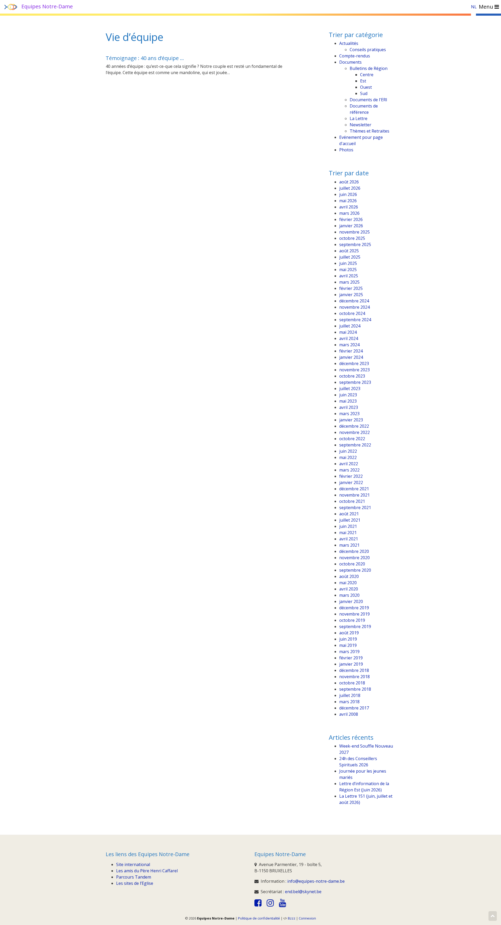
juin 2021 (348, 526)
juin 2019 (348, 639)
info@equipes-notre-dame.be (316, 881)
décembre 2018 (354, 670)
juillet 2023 (349, 388)
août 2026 (349, 182)
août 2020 (349, 576)
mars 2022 (349, 470)
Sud (363, 93)
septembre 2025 (355, 244)
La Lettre (358, 118)
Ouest (366, 87)
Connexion (307, 918)
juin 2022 (348, 451)
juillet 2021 (349, 520)
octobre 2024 (352, 313)
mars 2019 (349, 651)
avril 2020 (348, 589)
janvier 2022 (351, 482)
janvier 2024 (351, 357)
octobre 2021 (352, 501)
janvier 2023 (351, 420)
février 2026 (351, 219)
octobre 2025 (352, 238)
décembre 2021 (354, 489)
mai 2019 (348, 645)
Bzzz (291, 918)
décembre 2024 (354, 301)
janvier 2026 (351, 226)
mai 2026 (348, 201)
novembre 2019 (354, 614)
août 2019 (349, 633)
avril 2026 (348, 207)
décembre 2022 (354, 426)
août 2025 (349, 251)
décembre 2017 (354, 708)
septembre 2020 (355, 570)
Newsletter (360, 125)
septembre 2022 (355, 445)
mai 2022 (348, 457)
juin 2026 (348, 194)
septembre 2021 (355, 507)
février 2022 (351, 476)
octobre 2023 (352, 376)
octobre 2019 (352, 620)
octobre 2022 (352, 438)
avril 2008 (348, 714)
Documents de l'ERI (368, 100)
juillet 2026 (349, 188)
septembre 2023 (355, 382)
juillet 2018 (349, 695)
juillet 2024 (349, 326)
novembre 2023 (354, 370)
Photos (346, 150)
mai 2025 (348, 269)
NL (474, 7)
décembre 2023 (354, 363)
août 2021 (349, 514)
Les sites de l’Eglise (134, 883)
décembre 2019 (354, 608)
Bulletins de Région (368, 68)
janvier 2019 (351, 664)
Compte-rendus (354, 56)
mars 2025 (349, 282)
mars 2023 (349, 413)
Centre (366, 74)
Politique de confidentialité (259, 918)
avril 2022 (348, 464)
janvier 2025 (351, 294)
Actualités (348, 43)
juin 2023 (348, 395)
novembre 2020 (354, 557)
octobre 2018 (352, 683)
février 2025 (351, 288)
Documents (350, 62)
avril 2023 (348, 407)
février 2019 (351, 658)
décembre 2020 (354, 551)
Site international (133, 864)
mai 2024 (348, 332)
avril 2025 (348, 276)
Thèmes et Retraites (369, 131)
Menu (486, 6)
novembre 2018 (354, 676)
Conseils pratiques (368, 49)
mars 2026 (349, 213)
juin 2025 (348, 263)
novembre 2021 (354, 495)
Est (363, 81)
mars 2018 (349, 702)
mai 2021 (348, 532)
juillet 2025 (349, 257)
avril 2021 (348, 539)
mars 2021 (349, 545)
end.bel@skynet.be (303, 891)
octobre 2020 (352, 564)
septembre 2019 (355, 626)
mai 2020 (348, 583)
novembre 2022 (354, 432)
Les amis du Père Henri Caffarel (147, 871)
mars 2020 (349, 595)
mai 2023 (348, 401)
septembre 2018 (355, 689)
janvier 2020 (351, 601)
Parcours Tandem (133, 877)
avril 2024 (348, 338)
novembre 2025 (354, 232)
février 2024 (351, 351)
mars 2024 (349, 345)
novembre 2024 (354, 307)
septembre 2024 (355, 320)
